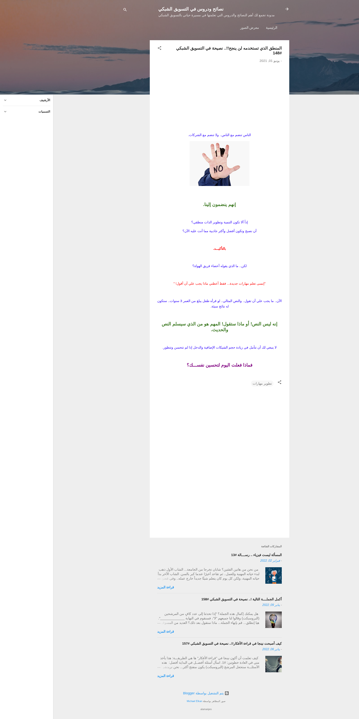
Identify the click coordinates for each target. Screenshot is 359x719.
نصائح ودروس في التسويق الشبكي (191, 8)
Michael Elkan (194, 701)
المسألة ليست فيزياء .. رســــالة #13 (256, 555)
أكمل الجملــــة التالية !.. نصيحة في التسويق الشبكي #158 (241, 599)
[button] (159, 48)
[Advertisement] (135, 96)
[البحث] (125, 10)
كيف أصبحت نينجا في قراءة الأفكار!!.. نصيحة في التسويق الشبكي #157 (232, 643)
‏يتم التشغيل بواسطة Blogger (204, 693)
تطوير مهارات (262, 383)
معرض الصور (249, 28)
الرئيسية (271, 28)
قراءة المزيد (165, 587)
